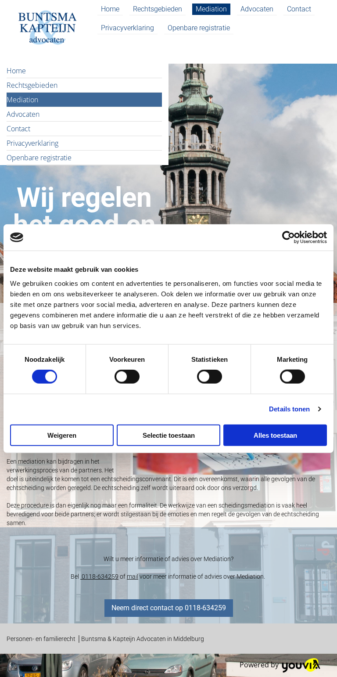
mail (132, 576)
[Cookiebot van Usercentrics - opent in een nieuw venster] (288, 237)
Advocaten (256, 9)
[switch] (127, 377)
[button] (168, 608)
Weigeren (61, 435)
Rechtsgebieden (157, 9)
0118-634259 (99, 576)
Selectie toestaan (169, 435)
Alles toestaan (275, 435)
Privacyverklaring (127, 28)
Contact (299, 9)
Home (110, 9)
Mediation (211, 9)
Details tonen (289, 409)
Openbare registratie (199, 28)
